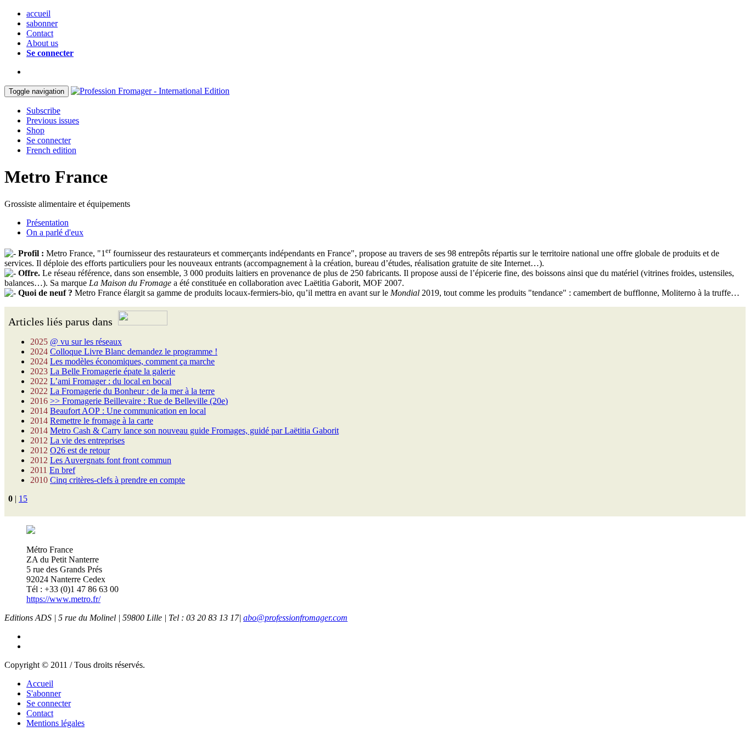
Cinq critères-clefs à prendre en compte (117, 480)
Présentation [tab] (47, 222)
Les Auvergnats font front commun (110, 460)
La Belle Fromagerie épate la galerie (112, 371)
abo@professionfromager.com (295, 617)
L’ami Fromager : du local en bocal (110, 381)
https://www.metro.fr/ (63, 599)
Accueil (39, 683)
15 (23, 498)
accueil (38, 13)
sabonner (42, 23)
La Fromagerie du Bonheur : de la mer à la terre (132, 391)
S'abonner (43, 693)
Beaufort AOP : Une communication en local (128, 410)
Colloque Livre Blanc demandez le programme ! (133, 351)
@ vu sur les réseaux (86, 341)
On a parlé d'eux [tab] (54, 232)
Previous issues (52, 120)
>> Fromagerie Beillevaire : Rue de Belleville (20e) (139, 401)
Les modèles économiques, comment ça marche (132, 361)
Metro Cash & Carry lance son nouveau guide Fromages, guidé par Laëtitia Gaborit (194, 430)
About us (42, 43)
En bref (62, 470)
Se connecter (50, 53)
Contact (39, 33)
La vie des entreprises (87, 440)
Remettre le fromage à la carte (101, 420)
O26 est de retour (80, 450)
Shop (35, 130)
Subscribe (43, 110)
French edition (51, 150)
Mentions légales (55, 723)
